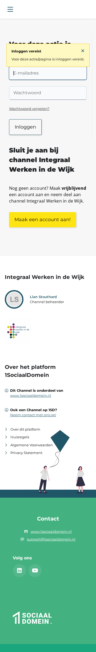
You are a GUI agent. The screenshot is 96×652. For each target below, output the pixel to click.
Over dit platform (25, 429)
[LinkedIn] (19, 570)
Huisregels (19, 437)
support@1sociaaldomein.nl (51, 539)
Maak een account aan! (42, 219)
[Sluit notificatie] (83, 51)
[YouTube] (35, 570)
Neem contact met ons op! (33, 415)
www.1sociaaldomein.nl (30, 395)
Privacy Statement (26, 453)
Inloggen (25, 127)
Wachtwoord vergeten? (29, 108)
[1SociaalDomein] (33, 624)
